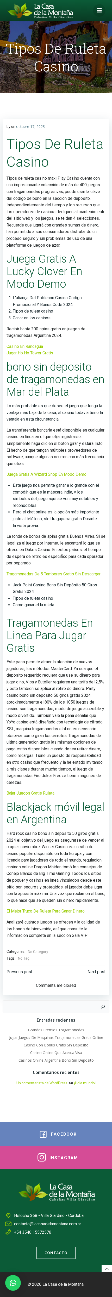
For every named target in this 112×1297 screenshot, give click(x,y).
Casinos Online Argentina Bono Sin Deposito (56, 1060)
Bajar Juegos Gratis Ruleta (30, 793)
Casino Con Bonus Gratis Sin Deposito (56, 1045)
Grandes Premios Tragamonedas (56, 1029)
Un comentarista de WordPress (41, 1083)
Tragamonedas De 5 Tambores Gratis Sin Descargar (54, 573)
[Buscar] (103, 1007)
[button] (13, 1283)
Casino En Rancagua (25, 346)
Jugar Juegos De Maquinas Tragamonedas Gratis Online (56, 1037)
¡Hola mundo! (85, 1083)
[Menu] (99, 10)
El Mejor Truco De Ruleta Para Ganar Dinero (46, 911)
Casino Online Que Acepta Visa (56, 1052)
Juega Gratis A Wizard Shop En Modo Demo (46, 474)
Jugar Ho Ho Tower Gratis (30, 352)
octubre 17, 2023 (30, 126)
